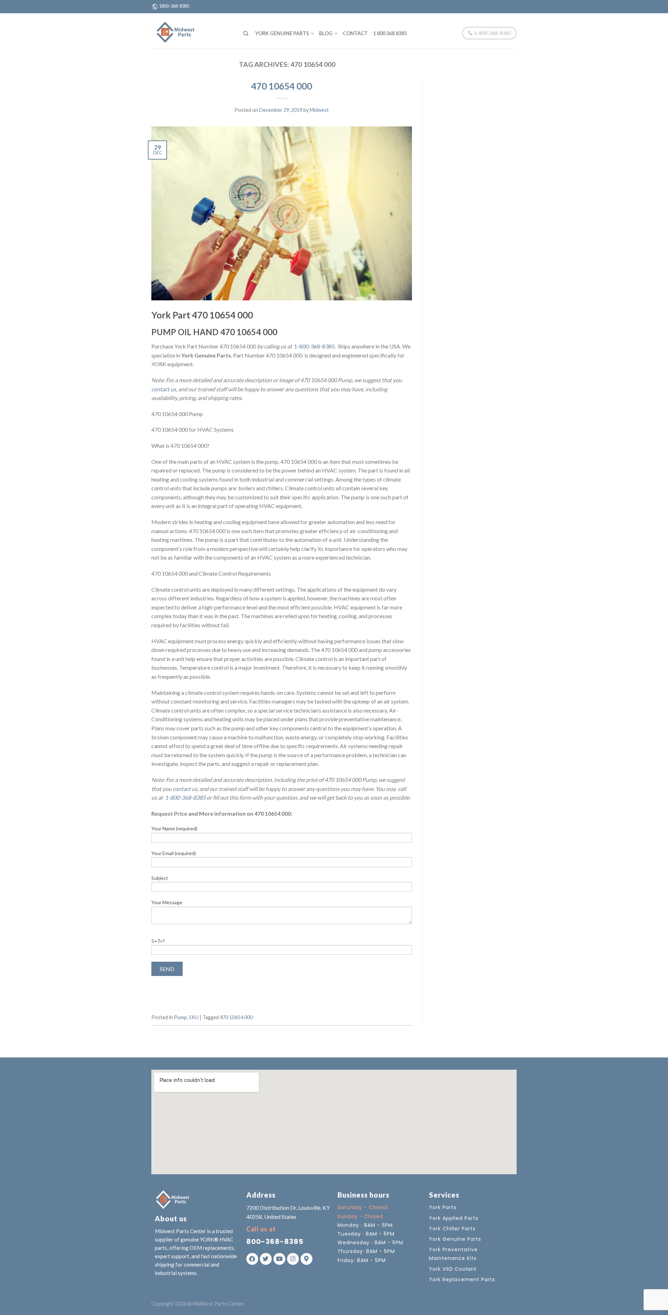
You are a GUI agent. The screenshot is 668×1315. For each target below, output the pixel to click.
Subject (159, 878)
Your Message (166, 902)
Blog (326, 33)
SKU (194, 1017)
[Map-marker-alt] (306, 1259)
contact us (163, 389)
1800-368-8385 (174, 6)
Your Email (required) (173, 853)
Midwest (319, 110)
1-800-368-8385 (492, 33)
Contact (355, 33)
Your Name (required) (174, 828)
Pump (180, 1017)
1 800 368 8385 (390, 33)
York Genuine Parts (282, 33)
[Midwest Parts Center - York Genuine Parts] (192, 31)
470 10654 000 (281, 86)
